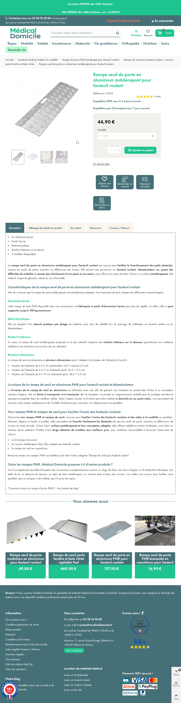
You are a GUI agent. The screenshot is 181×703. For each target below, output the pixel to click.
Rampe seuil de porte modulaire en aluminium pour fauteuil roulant (25, 559)
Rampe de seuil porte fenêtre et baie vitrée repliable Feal (69, 559)
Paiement (10, 634)
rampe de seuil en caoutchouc (31, 448)
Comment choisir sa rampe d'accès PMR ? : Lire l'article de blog (43, 488)
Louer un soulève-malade (78, 685)
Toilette (42, 43)
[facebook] (140, 648)
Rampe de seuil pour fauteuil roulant (108, 455)
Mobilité (27, 43)
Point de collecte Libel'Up (19, 664)
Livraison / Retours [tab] (120, 227)
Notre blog (12, 679)
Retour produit (13, 629)
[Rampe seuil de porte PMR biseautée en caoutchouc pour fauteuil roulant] (155, 530)
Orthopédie (130, 43)
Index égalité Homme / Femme (22, 649)
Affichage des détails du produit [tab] (45, 227)
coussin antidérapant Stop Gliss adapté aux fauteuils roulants (47, 444)
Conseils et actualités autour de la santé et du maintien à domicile (29, 687)
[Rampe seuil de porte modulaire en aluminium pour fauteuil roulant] (25, 530)
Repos (12, 43)
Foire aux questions (15, 669)
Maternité (82, 43)
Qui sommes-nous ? (16, 619)
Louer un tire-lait (72, 690)
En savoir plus (101, 164)
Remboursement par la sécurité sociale (26, 644)
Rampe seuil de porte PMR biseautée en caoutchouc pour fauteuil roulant (155, 559)
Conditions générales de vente (22, 624)
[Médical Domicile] (23, 33)
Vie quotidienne (106, 43)
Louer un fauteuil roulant (77, 680)
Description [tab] (15, 227)
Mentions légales (14, 654)
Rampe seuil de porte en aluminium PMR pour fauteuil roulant (112, 559)
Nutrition (150, 43)
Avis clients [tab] (75, 227)
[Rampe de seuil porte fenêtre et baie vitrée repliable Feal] (69, 530)
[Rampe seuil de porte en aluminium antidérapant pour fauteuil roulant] (77, 142)
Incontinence (61, 43)
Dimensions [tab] (95, 227)
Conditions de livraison (17, 639)
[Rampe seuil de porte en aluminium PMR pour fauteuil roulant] (112, 530)
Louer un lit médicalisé (76, 675)
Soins (165, 43)
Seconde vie (17, 49)
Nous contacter (74, 650)
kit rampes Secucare (26, 440)
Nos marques (12, 659)
